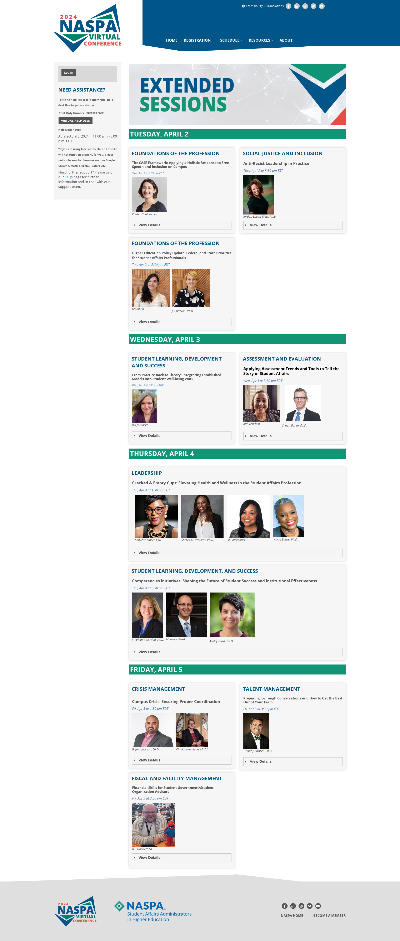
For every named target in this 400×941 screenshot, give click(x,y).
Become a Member (329, 915)
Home (172, 40)
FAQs (69, 177)
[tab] (181, 225)
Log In (68, 72)
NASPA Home (292, 915)
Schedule (230, 40)
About (287, 40)
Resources (260, 40)
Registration (198, 40)
